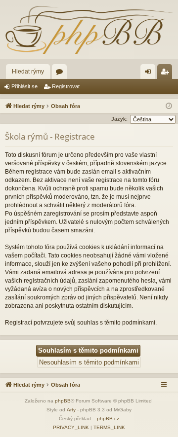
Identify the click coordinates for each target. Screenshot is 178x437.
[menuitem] (71, 427)
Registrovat (66, 86)
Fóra (61, 73)
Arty (71, 409)
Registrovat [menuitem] (166, 73)
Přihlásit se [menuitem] (149, 73)
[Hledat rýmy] (89, 29)
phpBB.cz (108, 418)
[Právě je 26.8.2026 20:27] (169, 106)
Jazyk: (119, 119)
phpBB (63, 400)
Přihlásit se (24, 86)
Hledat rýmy (28, 71)
